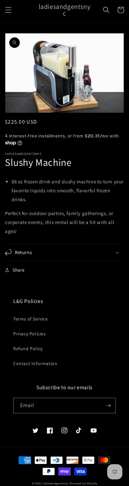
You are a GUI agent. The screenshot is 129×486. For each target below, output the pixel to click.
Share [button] (19, 270)
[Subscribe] (108, 405)
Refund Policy (28, 349)
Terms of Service (30, 319)
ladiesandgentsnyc (55, 483)
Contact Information (35, 363)
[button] (8, 10)
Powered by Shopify (83, 483)
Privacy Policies (29, 334)
